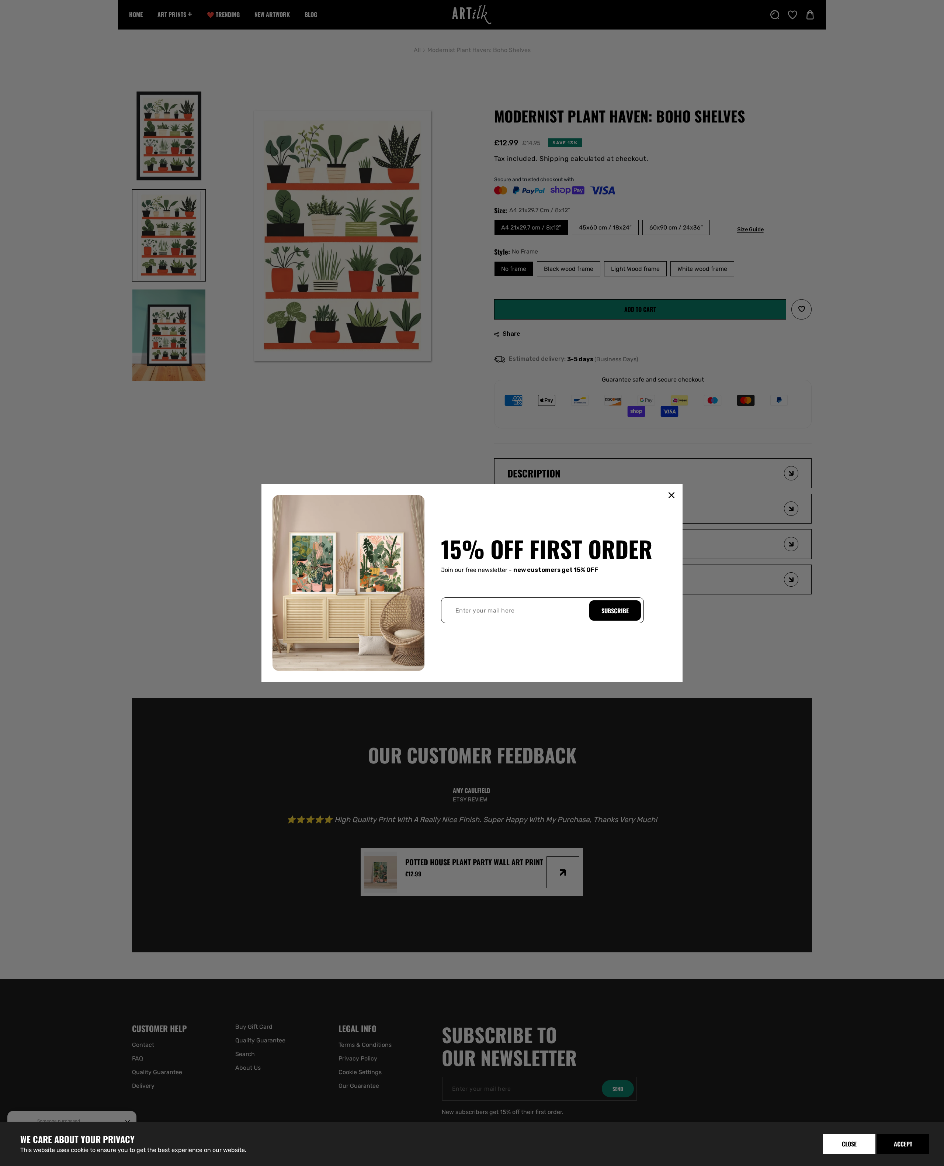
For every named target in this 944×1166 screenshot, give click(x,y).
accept (903, 1143)
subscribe (615, 610)
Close (849, 1143)
